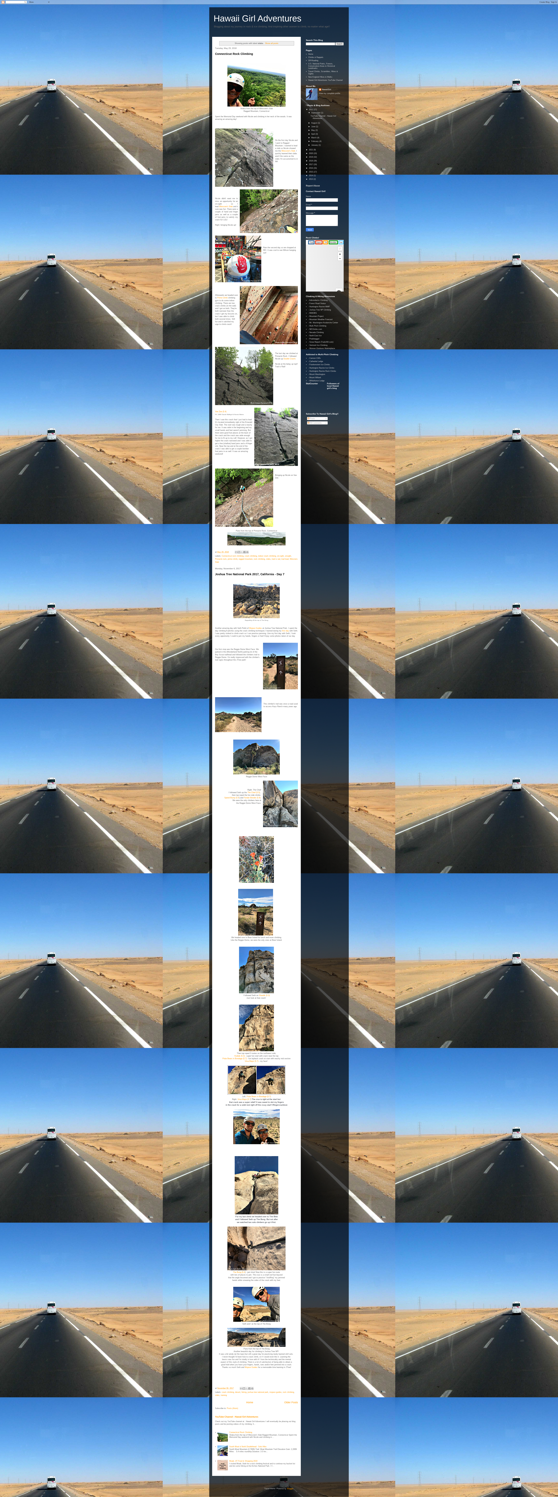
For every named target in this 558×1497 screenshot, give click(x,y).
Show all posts (271, 43)
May (313, 130)
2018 (311, 161)
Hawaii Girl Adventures (257, 18)
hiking (244, 1392)
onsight (288, 556)
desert (237, 1392)
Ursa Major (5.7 (244, 1099)
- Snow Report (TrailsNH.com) (320, 342)
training (224, 1395)
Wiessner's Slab (288, 151)
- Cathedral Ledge (315, 361)
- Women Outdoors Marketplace (321, 348)
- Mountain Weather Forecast (320, 319)
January (315, 145)
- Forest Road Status (317, 303)
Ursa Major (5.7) (251, 1061)
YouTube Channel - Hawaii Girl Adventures (236, 1416)
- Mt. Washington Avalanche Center (323, 323)
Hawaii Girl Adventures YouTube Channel (325, 80)
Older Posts (291, 1402)
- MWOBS (312, 313)
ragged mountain (246, 559)
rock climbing (259, 559)
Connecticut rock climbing (233, 556)
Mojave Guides (255, 628)
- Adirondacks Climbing (318, 300)
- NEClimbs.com (315, 329)
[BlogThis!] (239, 552)
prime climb (232, 559)
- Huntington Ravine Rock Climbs (322, 371)
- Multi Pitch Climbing (317, 326)
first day (285, 631)
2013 (311, 179)
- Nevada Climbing (316, 332)
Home (249, 1402)
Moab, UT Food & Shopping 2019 (243, 1461)
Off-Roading (313, 60)
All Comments (315, 423)
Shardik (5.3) (264, 995)
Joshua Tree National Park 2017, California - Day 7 (249, 574)
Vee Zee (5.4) (220, 411)
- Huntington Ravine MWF (319, 307)
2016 (311, 168)
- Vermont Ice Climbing (317, 345)
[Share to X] (241, 552)
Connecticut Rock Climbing (234, 53)
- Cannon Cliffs (314, 358)
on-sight (280, 556)
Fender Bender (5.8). (252, 798)
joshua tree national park (258, 1392)
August (314, 123)
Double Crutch (289, 359)
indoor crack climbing (267, 556)
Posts (312, 418)
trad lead (285, 559)
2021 (311, 150)
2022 (311, 109)
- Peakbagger (313, 339)
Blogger (290, 1489)
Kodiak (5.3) (240, 1056)
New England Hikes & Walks (320, 77)
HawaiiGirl (326, 89)
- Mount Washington (316, 374)
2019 (311, 157)
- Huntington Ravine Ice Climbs (321, 368)
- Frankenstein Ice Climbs (319, 364)
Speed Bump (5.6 (231, 798)
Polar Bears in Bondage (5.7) (234, 1058)
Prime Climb (222, 298)
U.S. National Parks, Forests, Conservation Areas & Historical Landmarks (321, 66)
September (316, 113)
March (314, 138)
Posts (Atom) (232, 1408)
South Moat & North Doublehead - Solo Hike (247, 1446)
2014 (311, 175)
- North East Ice (315, 335)
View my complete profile (329, 93)
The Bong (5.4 (239, 1272)
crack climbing (251, 556)
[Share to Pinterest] (247, 552)
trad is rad (276, 559)
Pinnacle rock (221, 559)
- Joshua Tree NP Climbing (319, 310)
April (313, 134)
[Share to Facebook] (244, 552)
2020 (311, 153)
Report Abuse (313, 185)
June (313, 126)
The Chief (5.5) (253, 792)
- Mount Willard (314, 377)
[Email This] (236, 552)
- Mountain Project (316, 316)
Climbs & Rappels (315, 57)
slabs (268, 559)
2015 (311, 172)
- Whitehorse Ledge (316, 381)
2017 (311, 164)
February (315, 141)
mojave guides (275, 1392)
